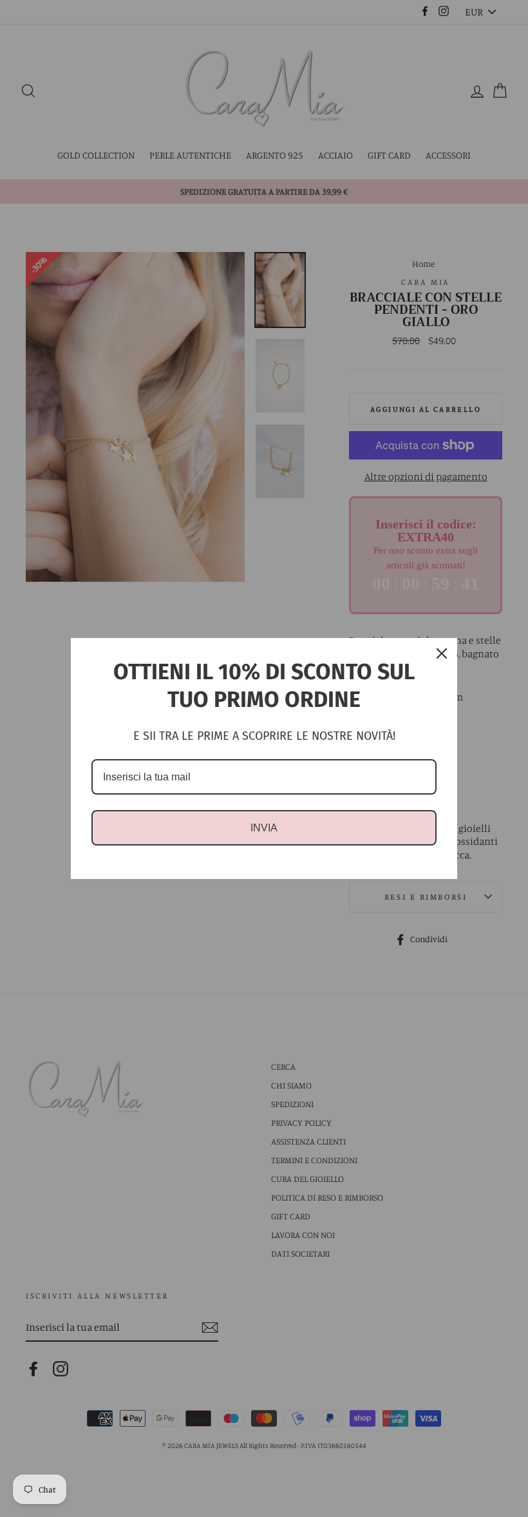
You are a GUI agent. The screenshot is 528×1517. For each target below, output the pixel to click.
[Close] (441, 653)
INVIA (264, 827)
